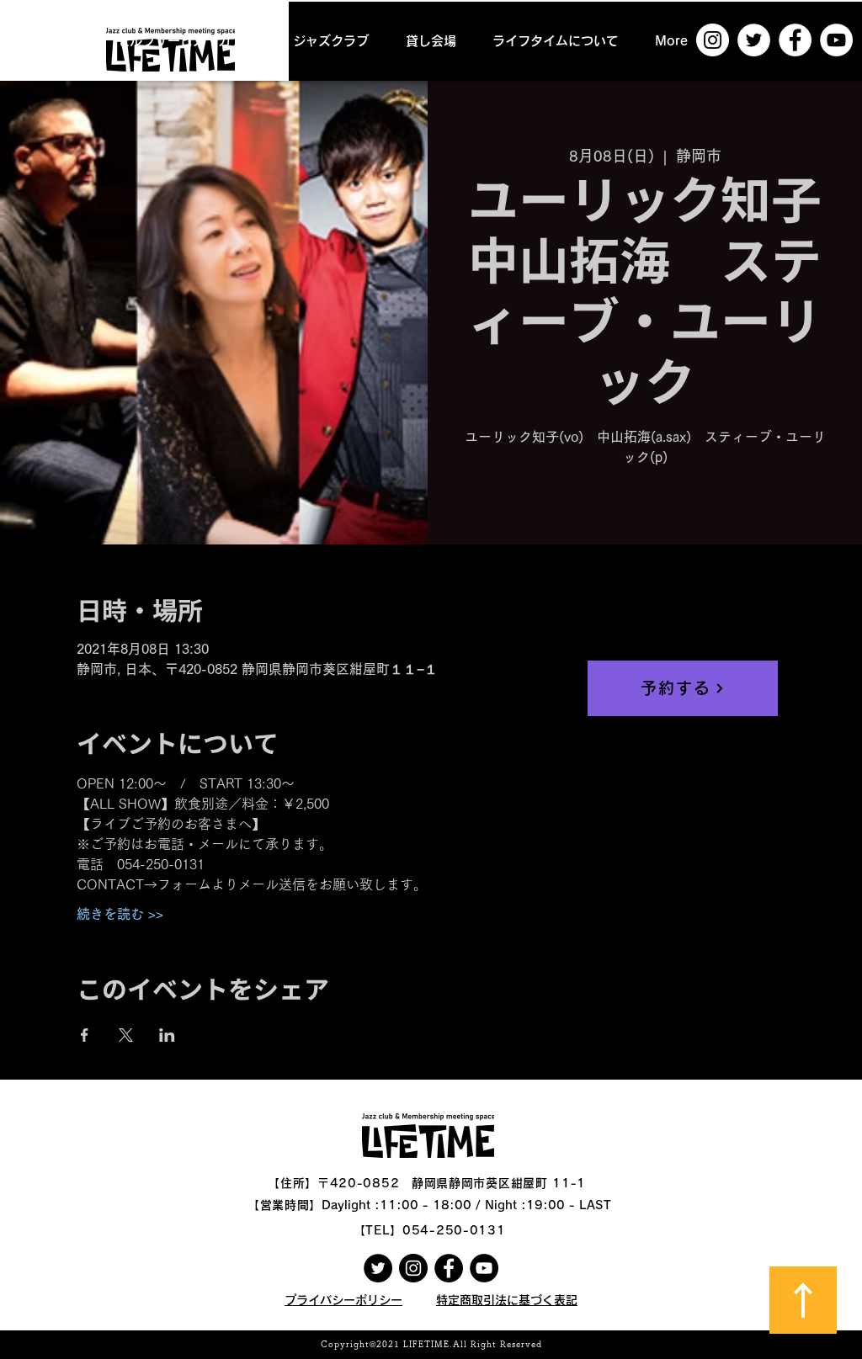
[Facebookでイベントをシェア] (85, 1035)
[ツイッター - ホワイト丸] (753, 40)
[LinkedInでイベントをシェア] (167, 1035)
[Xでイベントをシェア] (126, 1035)
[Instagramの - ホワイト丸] (712, 40)
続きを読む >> (120, 914)
